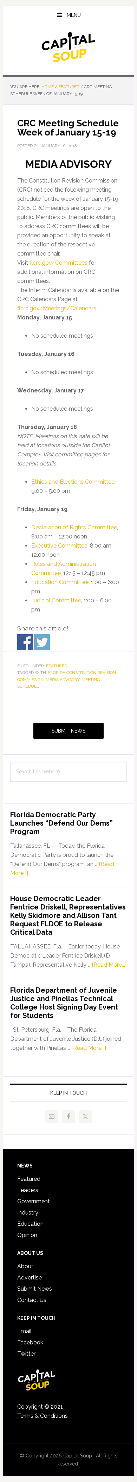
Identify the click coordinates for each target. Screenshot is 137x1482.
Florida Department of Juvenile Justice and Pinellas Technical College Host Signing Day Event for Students (64, 1003)
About (25, 1266)
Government (33, 1201)
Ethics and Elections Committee (73, 481)
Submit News (68, 731)
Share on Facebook (25, 642)
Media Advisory (62, 679)
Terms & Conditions (42, 1415)
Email (24, 1331)
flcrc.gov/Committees (58, 262)
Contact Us (31, 1300)
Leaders (27, 1190)
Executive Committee (59, 545)
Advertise (29, 1277)
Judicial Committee (56, 600)
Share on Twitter (42, 642)
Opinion (27, 1235)
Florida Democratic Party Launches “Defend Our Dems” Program (61, 823)
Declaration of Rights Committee (74, 527)
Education (30, 1223)
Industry (27, 1212)
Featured (56, 665)
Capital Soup (68, 47)
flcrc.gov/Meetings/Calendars (56, 308)
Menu (74, 15)
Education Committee (60, 582)
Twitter (26, 1353)
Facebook (30, 1342)
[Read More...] (109, 964)
